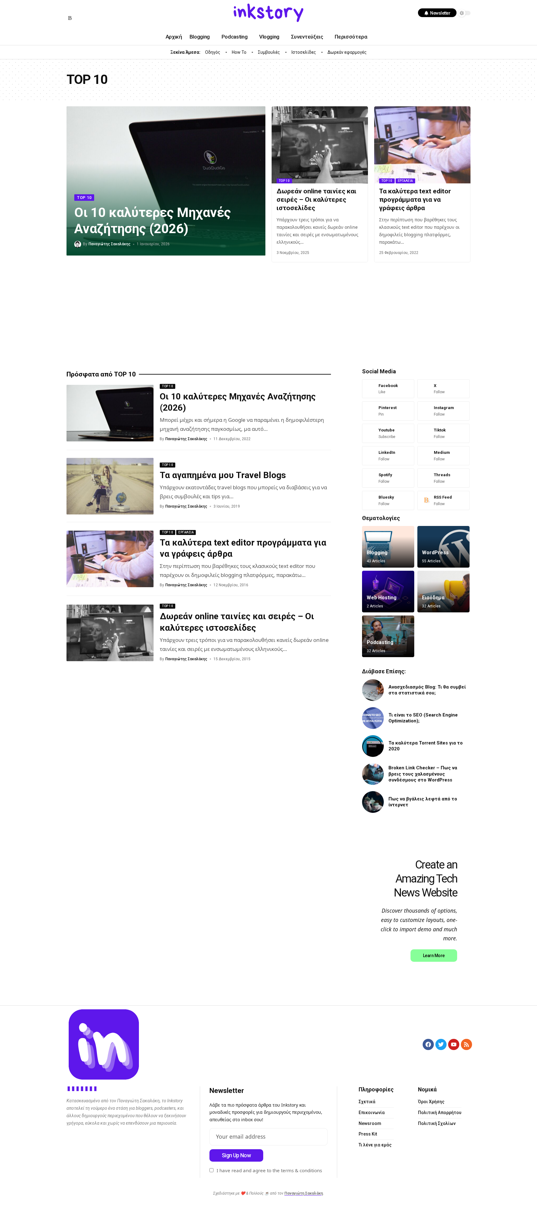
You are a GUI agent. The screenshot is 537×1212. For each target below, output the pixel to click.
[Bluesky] (388, 500)
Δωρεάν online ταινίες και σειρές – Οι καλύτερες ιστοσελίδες (316, 199)
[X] (443, 389)
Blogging (377, 552)
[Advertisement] (253, 315)
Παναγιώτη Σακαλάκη (303, 1193)
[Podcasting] (388, 636)
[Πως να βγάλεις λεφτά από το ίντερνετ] (373, 802)
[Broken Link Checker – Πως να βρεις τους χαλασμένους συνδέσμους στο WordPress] (373, 774)
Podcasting (380, 642)
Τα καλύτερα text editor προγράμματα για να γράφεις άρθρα (415, 199)
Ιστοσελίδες (303, 52)
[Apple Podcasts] (115, 8)
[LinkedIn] (92, 8)
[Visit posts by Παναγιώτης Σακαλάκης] (77, 244)
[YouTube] (77, 8)
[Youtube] (388, 433)
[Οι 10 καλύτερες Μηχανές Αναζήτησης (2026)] (110, 413)
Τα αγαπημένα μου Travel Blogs (223, 475)
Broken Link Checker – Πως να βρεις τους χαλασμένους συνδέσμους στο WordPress (422, 774)
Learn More (434, 955)
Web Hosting (382, 598)
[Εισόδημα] (443, 591)
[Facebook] (70, 8)
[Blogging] (388, 547)
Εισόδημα (433, 598)
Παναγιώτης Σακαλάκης (110, 244)
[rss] (443, 500)
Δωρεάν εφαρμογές (347, 52)
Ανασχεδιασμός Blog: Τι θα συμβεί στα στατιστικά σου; (427, 690)
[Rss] (70, 18)
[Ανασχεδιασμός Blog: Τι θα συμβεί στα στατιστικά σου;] (373, 690)
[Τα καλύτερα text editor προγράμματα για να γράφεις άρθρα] (422, 144)
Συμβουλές (269, 52)
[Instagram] (85, 8)
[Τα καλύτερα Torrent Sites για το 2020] (373, 746)
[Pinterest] (388, 411)
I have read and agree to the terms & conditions (269, 1170)
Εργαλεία (405, 180)
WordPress (435, 552)
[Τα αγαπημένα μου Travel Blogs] (110, 486)
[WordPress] (443, 547)
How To (239, 52)
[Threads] (443, 478)
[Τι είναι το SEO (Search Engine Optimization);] (373, 718)
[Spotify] (107, 8)
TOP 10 (84, 197)
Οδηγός (212, 52)
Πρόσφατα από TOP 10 (101, 374)
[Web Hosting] (388, 591)
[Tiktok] (443, 433)
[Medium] (100, 8)
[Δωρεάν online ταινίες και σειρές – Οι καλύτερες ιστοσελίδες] (320, 144)
